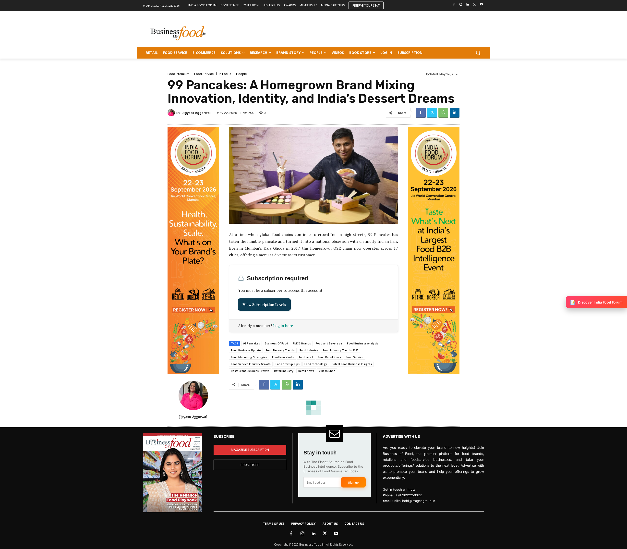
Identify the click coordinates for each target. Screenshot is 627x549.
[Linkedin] (467, 5)
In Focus (225, 73)
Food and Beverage (329, 343)
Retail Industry (283, 371)
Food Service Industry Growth (251, 364)
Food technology (315, 364)
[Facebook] (454, 5)
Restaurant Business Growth (250, 371)
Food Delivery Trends (280, 350)
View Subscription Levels (264, 304)
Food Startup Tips (288, 364)
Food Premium (178, 73)
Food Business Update (246, 350)
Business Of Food (276, 343)
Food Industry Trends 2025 (340, 350)
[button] (478, 53)
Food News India (283, 357)
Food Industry (309, 350)
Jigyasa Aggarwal (196, 112)
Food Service (204, 73)
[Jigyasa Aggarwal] (172, 112)
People (241, 73)
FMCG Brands (302, 343)
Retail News (306, 371)
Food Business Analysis (362, 343)
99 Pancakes (251, 343)
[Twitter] (474, 5)
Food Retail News (329, 357)
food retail (306, 357)
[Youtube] (481, 5)
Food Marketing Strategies (249, 357)
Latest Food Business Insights (352, 364)
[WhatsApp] (443, 113)
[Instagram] (461, 5)
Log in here (283, 325)
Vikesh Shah (327, 371)
